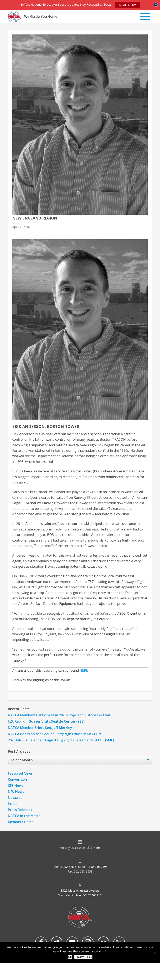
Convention (17, 779)
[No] (155, 952)
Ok (70, 956)
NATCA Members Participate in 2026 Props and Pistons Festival (59, 715)
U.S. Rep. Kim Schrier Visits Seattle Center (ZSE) (46, 721)
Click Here (93, 848)
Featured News (20, 773)
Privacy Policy (83, 956)
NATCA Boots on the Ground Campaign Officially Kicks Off (54, 734)
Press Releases (20, 809)
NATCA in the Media (24, 815)
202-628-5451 (72, 867)
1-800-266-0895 (97, 867)
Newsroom (16, 797)
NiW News (16, 791)
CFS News (15, 785)
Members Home (21, 822)
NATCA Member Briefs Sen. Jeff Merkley (40, 727)
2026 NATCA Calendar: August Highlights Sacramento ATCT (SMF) (61, 740)
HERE (84, 670)
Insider (13, 803)
